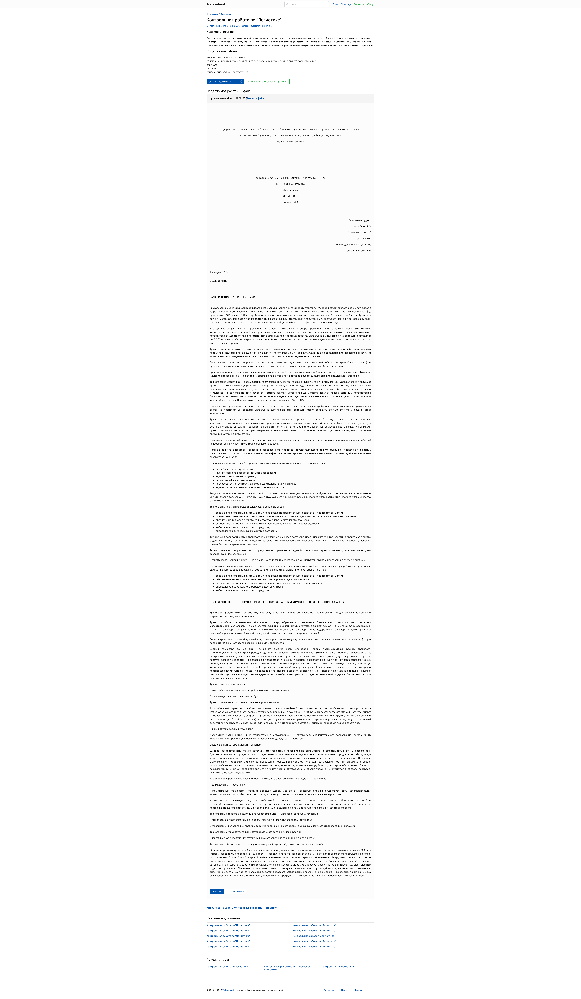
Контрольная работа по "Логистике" (228, 925)
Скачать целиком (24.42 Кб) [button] (225, 81)
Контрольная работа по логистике (313, 935)
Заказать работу (363, 4)
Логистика (226, 14)
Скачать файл (255, 98)
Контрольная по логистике (338, 966)
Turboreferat (228, 990)
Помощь (346, 4)
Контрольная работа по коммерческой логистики (287, 968)
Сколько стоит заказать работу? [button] (268, 81)
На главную (212, 14)
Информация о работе (242, 907)
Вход (335, 4)
